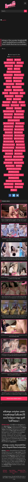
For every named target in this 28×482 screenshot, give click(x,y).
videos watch (19, 96)
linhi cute (17, 68)
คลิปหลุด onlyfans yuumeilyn (14, 168)
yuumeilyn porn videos (9, 144)
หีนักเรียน (5, 471)
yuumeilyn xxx (8, 156)
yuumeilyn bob (9, 117)
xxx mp (15, 102)
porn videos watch (18, 90)
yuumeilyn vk (9, 153)
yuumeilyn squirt (20, 147)
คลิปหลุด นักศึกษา (14, 471)
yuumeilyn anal (9, 114)
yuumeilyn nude (8, 138)
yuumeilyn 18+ (21, 111)
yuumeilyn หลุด (9, 162)
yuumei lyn (10, 108)
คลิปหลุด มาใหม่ (21, 470)
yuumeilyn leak (19, 132)
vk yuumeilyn (17, 99)
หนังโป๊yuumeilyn (9, 183)
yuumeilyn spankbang (8, 147)
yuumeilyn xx (19, 153)
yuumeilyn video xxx (20, 150)
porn (9, 86)
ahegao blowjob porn (10, 62)
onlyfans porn (18, 80)
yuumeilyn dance (9, 126)
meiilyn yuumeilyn (19, 74)
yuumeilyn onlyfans (9, 141)
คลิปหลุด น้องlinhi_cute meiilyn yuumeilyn (14, 174)
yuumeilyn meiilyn (19, 135)
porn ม (23, 93)
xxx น (23, 105)
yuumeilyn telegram (8, 150)
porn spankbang (17, 86)
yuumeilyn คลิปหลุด (19, 156)
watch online (7, 102)
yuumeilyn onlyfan (19, 138)
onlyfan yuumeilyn (18, 77)
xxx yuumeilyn (15, 105)
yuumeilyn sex (21, 144)
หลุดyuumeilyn (9, 186)
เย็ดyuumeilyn (19, 186)
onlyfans (10, 59)
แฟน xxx (14, 190)
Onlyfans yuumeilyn (9, 84)
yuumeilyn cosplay (19, 117)
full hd (10, 68)
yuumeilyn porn (20, 141)
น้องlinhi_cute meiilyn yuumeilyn (14, 180)
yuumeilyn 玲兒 (10, 165)
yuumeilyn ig (9, 132)
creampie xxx (19, 65)
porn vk (5, 93)
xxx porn (22, 102)
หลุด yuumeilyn (20, 183)
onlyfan (8, 450)
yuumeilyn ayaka (19, 114)
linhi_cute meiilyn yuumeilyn (14, 71)
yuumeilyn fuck (20, 126)
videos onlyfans (9, 96)
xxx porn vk (6, 105)
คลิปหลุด (18, 56)
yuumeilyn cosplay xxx (14, 120)
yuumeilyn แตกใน (19, 162)
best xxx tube (9, 65)
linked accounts (8, 74)
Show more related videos (14, 398)
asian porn (20, 62)
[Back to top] (24, 478)
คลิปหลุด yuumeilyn (14, 171)
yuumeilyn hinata (19, 129)
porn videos (8, 90)
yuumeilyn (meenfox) (9, 111)
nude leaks (8, 77)
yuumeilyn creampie (9, 123)
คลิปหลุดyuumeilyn (14, 177)
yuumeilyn (13, 56)
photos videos (20, 84)
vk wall (9, 99)
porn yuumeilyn (14, 93)
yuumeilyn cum (20, 123)
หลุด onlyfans (12, 470)
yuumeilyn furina (8, 129)
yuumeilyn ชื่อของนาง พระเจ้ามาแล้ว (14, 159)
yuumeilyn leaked (8, 135)
